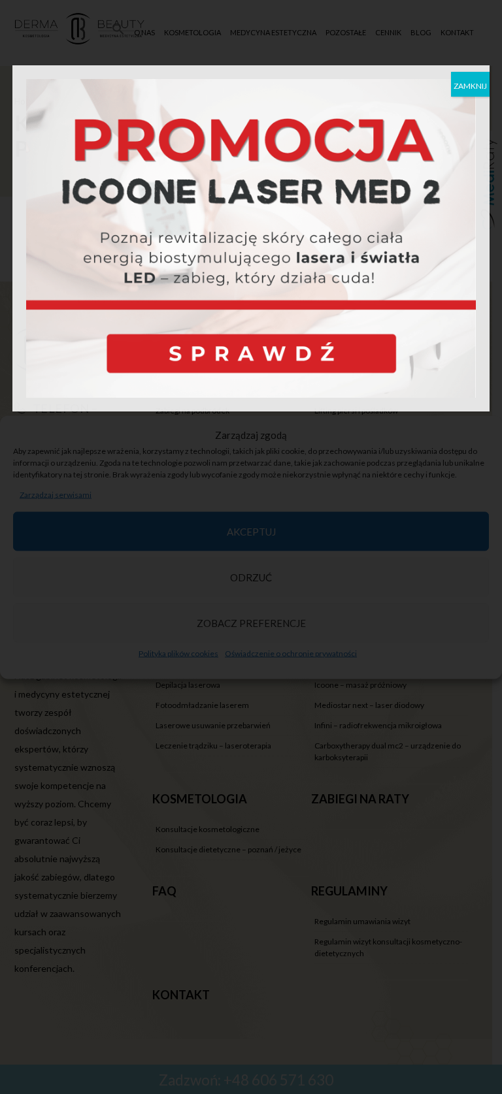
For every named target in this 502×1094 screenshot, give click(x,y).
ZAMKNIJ (470, 86)
